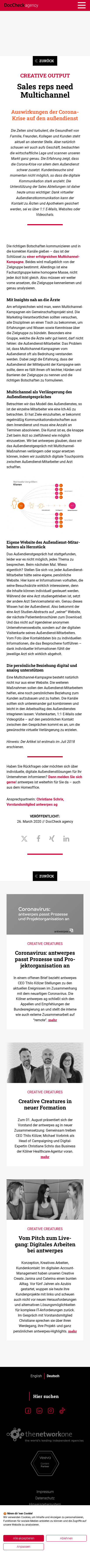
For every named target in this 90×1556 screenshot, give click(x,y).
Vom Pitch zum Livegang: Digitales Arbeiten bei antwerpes (45, 1244)
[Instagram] (50, 1411)
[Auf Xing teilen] (52, 839)
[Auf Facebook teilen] (38, 839)
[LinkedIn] (39, 1411)
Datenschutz (45, 1498)
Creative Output (45, 75)
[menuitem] (36, 1376)
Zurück (46, 60)
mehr (52, 1020)
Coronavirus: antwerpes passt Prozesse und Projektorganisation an (45, 959)
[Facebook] (28, 1411)
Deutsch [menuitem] (53, 1376)
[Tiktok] (62, 1411)
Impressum (45, 1492)
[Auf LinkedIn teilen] (66, 839)
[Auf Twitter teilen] (24, 839)
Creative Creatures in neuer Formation (45, 1104)
